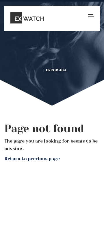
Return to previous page (32, 158)
